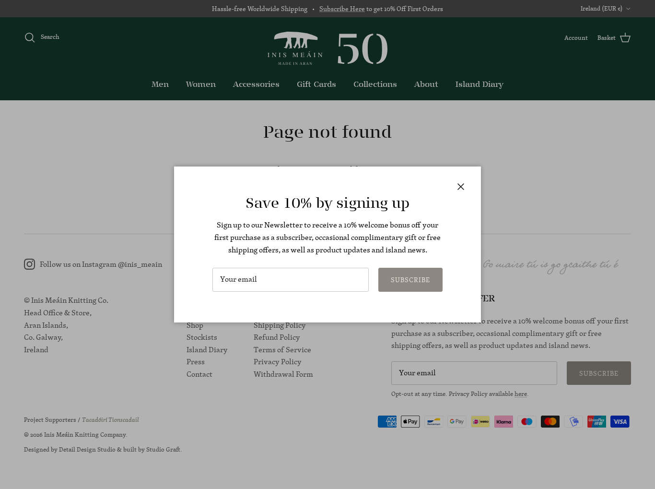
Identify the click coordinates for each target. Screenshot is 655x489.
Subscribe (410, 280)
